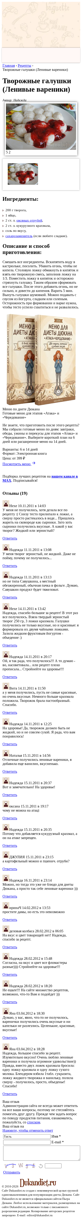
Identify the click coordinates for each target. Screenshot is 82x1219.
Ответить (10, 538)
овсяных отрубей (29, 220)
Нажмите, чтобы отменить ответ (28, 1130)
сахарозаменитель (19, 236)
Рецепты (24, 65)
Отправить (11, 1172)
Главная (9, 65)
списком (33, 1122)
